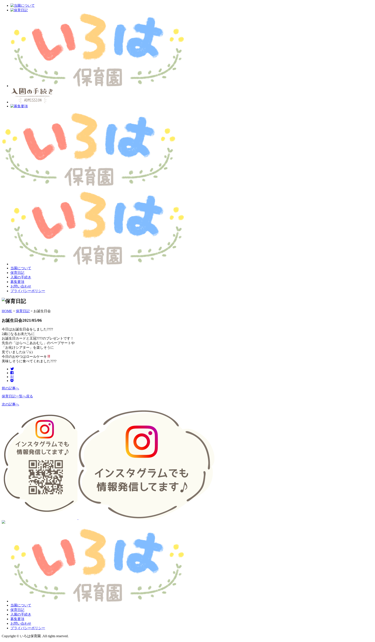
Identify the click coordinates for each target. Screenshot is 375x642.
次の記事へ (10, 404)
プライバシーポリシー (27, 291)
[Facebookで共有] (11, 373)
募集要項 (17, 282)
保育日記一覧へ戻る (17, 396)
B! (12, 377)
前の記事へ (10, 388)
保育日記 (17, 272)
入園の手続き (20, 277)
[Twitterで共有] (12, 369)
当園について (20, 268)
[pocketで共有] (11, 380)
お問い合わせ (20, 286)
